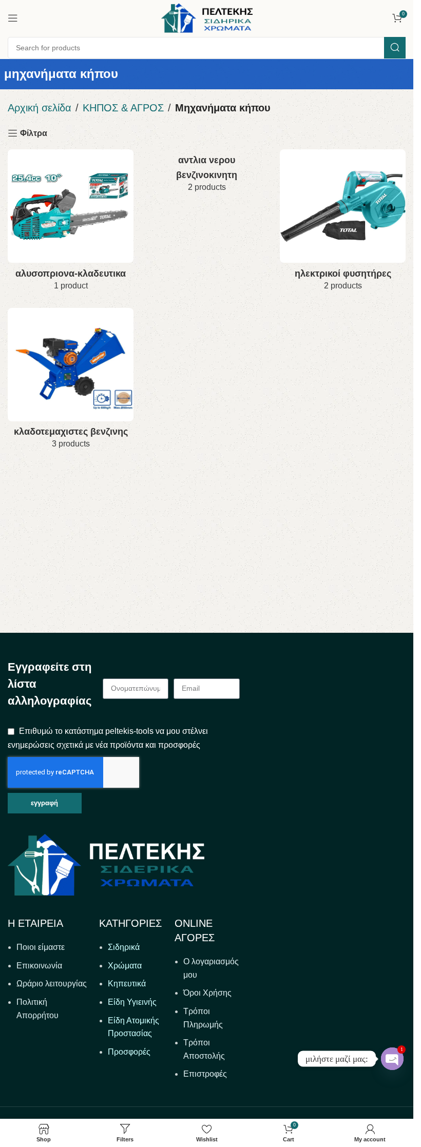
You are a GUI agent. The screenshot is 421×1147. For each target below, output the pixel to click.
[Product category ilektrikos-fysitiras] (343, 223)
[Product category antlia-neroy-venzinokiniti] (207, 174)
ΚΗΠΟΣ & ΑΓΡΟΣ (123, 107)
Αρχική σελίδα (39, 107)
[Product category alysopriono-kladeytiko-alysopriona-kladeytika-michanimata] (70, 223)
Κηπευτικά (127, 983)
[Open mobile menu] (13, 18)
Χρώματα (125, 965)
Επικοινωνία (39, 965)
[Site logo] (207, 17)
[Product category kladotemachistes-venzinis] (70, 382)
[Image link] (106, 864)
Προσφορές (129, 1051)
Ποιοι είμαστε (40, 947)
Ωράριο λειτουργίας (51, 983)
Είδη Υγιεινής (132, 1002)
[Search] (395, 48)
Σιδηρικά (124, 947)
